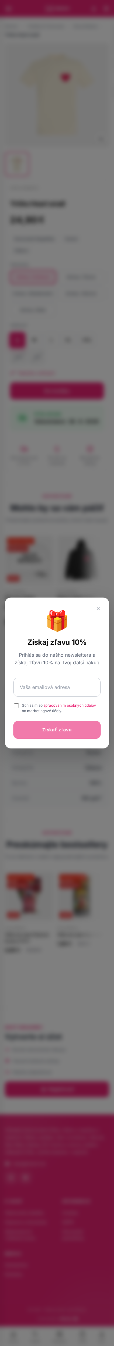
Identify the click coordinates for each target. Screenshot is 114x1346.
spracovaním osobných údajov (69, 705)
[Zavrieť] (98, 608)
